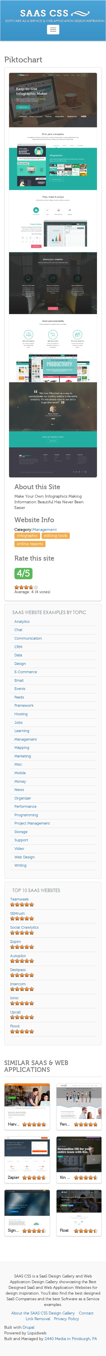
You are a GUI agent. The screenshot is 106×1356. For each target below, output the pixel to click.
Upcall (15, 1012)
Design (20, 664)
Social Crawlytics (24, 928)
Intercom (18, 984)
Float (64, 1230)
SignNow (14, 1230)
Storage (20, 832)
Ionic (14, 998)
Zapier (13, 1177)
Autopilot (18, 956)
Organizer (22, 798)
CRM (18, 647)
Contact (86, 1313)
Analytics (22, 622)
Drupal (28, 1327)
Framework (23, 706)
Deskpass (18, 970)
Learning (21, 731)
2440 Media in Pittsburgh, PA (71, 1339)
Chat (18, 630)
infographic (27, 535)
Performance (25, 807)
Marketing (22, 756)
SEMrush (17, 914)
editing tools (55, 535)
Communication (28, 638)
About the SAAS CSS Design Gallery (43, 1313)
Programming (26, 815)
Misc (18, 764)
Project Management (32, 823)
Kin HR (66, 1177)
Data (18, 655)
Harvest (14, 1124)
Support (21, 840)
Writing (20, 865)
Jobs (18, 723)
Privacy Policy (66, 1319)
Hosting (21, 714)
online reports (30, 544)
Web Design (24, 857)
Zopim (15, 942)
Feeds (19, 697)
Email (18, 681)
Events (19, 689)
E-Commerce (25, 672)
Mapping (21, 748)
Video (19, 849)
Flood (15, 1026)
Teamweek (19, 899)
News (19, 790)
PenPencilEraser (66, 1124)
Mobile (20, 773)
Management (45, 529)
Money (20, 782)
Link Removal (38, 1319)
